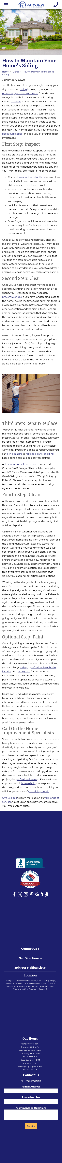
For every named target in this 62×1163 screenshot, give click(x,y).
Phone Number (31, 1097)
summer (16, 101)
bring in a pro (14, 453)
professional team (26, 779)
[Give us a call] (56, 4)
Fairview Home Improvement (22, 464)
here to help (28, 783)
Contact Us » (30, 948)
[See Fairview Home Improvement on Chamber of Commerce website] (30, 880)
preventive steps (12, 297)
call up (24, 667)
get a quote (23, 671)
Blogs (16, 71)
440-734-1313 (31, 1070)
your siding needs (38, 791)
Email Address (31, 1086)
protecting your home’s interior (20, 93)
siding (23, 89)
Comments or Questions (31, 1108)
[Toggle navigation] (6, 4)
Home (5, 71)
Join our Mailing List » (30, 967)
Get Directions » (30, 958)
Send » (31, 1126)
